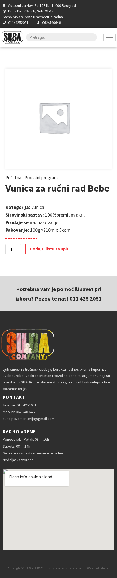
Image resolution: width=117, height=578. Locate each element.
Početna (13, 177)
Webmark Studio (98, 568)
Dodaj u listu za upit (49, 248)
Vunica (37, 207)
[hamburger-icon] (109, 37)
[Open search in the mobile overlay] (61, 37)
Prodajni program (41, 177)
